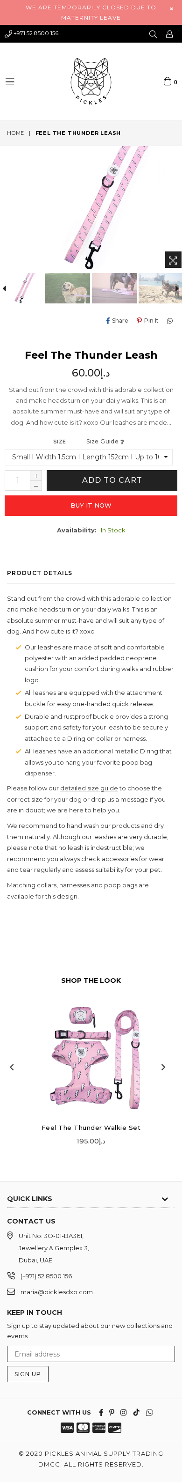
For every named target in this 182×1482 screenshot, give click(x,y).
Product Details (39, 572)
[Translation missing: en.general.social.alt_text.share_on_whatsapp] (171, 320)
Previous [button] (12, 1067)
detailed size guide (89, 788)
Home (15, 133)
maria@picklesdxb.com (57, 1292)
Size (86, 441)
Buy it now (91, 505)
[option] (67, 288)
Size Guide (103, 441)
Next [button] (163, 1067)
